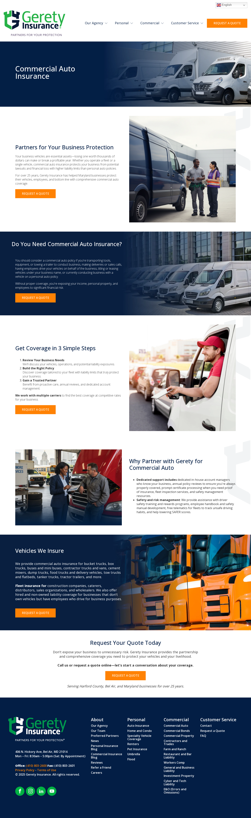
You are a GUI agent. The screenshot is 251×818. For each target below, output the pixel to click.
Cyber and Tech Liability (175, 782)
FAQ (203, 736)
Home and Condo (139, 731)
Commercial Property (179, 736)
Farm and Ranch (175, 749)
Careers (96, 772)
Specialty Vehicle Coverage (139, 737)
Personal (122, 23)
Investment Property (179, 776)
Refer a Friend (101, 767)
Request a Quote (212, 731)
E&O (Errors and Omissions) (175, 791)
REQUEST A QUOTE (227, 23)
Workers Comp (174, 762)
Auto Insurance (138, 725)
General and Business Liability (179, 769)
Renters (133, 744)
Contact (206, 725)
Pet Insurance (137, 749)
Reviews (97, 762)
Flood (131, 759)
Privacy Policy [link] (25, 770)
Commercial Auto (176, 725)
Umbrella (133, 754)
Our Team (98, 731)
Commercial (149, 23)
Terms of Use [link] (46, 770)
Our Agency (94, 23)
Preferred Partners (105, 736)
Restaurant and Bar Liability (178, 756)
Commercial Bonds (177, 731)
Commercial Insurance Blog (106, 756)
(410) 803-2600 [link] (36, 766)
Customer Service (185, 23)
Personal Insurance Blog (104, 747)
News (95, 741)
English (226, 4)
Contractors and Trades (175, 742)
